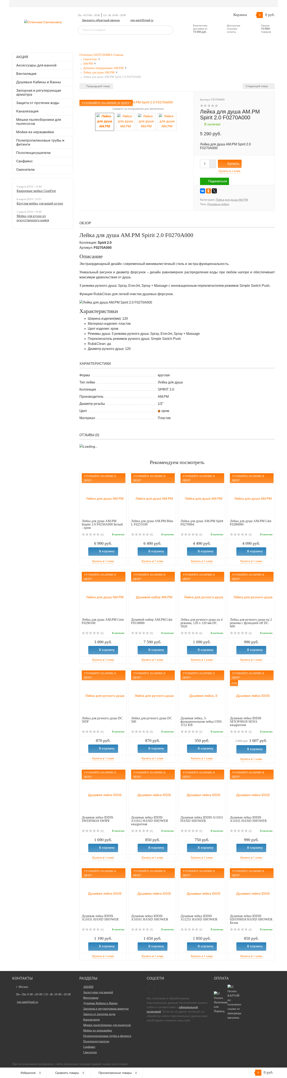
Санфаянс (24, 161)
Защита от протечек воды (37, 103)
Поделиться (217, 181)
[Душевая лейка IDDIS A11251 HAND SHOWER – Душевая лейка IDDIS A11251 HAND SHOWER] (201, 891)
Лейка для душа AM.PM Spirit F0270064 (201, 522)
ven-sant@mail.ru (141, 20)
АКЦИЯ (22, 57)
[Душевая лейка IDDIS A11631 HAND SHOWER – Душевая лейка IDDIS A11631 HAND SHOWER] (103, 891)
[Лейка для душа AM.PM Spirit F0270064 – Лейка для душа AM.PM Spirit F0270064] (201, 496)
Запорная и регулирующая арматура (38, 92)
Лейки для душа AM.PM (232, 199)
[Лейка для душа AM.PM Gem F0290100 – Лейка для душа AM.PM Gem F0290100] (103, 595)
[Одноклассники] (208, 190)
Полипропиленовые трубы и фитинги (40, 142)
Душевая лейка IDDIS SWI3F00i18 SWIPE (97, 819)
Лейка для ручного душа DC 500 (151, 719)
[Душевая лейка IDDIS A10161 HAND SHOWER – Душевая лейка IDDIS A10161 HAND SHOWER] (152, 891)
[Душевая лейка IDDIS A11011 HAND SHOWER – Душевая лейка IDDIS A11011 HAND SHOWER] (201, 793)
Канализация (27, 111)
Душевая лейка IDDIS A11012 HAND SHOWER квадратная (149, 821)
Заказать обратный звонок (101, 20)
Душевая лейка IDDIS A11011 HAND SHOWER (201, 819)
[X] (214, 190)
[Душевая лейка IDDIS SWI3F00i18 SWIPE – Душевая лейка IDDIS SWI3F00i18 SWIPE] (103, 793)
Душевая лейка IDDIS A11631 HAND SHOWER (100, 917)
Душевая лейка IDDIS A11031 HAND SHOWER (248, 819)
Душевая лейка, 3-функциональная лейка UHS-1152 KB (201, 721)
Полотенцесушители (33, 153)
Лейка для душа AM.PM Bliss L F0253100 (152, 522)
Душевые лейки (218, 204)
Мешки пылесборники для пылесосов (38, 121)
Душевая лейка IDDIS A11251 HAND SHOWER (198, 917)
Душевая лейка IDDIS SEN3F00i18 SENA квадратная (245, 721)
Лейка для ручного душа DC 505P (102, 719)
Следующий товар (257, 86)
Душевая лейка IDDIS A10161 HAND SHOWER (149, 917)
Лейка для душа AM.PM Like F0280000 (250, 522)
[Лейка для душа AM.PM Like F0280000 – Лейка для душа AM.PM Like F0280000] (251, 496)
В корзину (107, 551)
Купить (233, 164)
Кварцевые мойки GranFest (36, 191)
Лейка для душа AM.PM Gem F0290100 (103, 621)
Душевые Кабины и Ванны (38, 82)
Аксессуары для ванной (36, 65)
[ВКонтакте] (202, 190)
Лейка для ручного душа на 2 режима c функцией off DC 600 (251, 623)
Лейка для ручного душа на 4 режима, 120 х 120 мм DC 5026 (201, 623)
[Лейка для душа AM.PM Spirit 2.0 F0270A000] (136, 102)
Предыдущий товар (98, 86)
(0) (102, 534)
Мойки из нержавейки (35, 132)
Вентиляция (26, 74)
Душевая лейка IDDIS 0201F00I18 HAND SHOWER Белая (251, 919)
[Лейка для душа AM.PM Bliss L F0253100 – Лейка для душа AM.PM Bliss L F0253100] (152, 496)
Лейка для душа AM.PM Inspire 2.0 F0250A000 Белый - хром (102, 524)
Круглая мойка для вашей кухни (40, 203)
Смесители (25, 169)
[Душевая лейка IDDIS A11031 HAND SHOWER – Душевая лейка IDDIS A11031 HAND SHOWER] (251, 793)
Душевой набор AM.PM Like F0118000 (151, 621)
